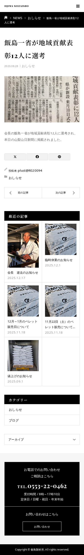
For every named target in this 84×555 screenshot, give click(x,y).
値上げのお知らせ (20, 376)
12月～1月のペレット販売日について (22, 324)
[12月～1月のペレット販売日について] (23, 300)
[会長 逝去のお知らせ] (23, 246)
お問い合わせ (42, 526)
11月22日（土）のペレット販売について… (60, 324)
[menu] (78, 6)
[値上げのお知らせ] (23, 355)
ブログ (14, 420)
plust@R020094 (30, 170)
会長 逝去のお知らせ (23, 272)
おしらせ (28, 66)
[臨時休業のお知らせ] (60, 239)
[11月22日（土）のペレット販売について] (60, 301)
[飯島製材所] (16, 6)
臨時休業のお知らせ (59, 260)
